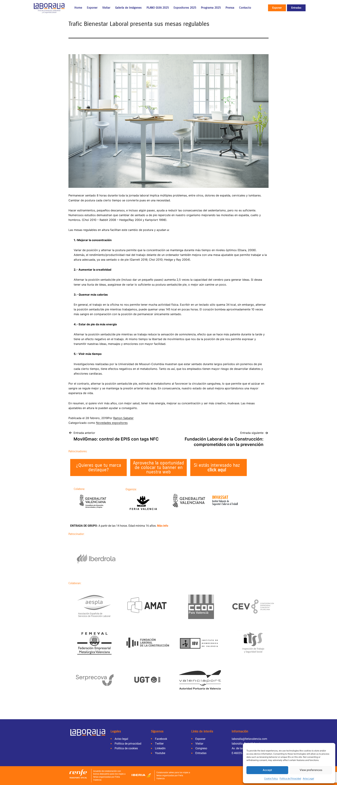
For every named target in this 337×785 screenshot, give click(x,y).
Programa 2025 (211, 7)
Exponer (92, 7)
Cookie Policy (271, 778)
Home (78, 7)
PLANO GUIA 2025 (158, 7)
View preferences (311, 770)
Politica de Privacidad (290, 778)
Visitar (106, 7)
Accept (267, 770)
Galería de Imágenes (128, 7)
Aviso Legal (308, 778)
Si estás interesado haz (217, 467)
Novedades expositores (112, 423)
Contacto (245, 7)
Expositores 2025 (185, 7)
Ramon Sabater (123, 418)
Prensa (230, 7)
